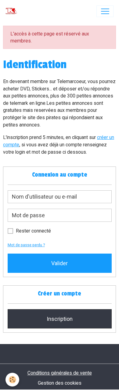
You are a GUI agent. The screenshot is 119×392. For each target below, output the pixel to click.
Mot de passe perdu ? (26, 245)
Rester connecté (33, 231)
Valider (59, 263)
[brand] (12, 11)
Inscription (60, 319)
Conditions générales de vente (59, 373)
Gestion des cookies (59, 383)
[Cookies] (12, 380)
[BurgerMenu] (105, 11)
